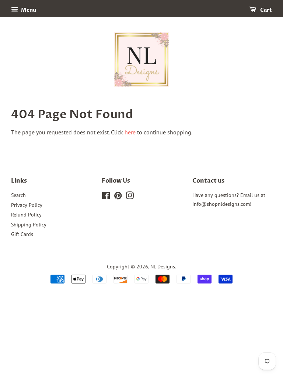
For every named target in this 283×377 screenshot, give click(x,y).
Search (18, 195)
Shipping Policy (28, 224)
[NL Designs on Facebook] (106, 197)
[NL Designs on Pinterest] (118, 197)
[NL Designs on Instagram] (130, 197)
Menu (28, 10)
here (130, 132)
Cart (265, 10)
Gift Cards (22, 234)
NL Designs (162, 266)
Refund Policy (26, 214)
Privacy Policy (26, 205)
